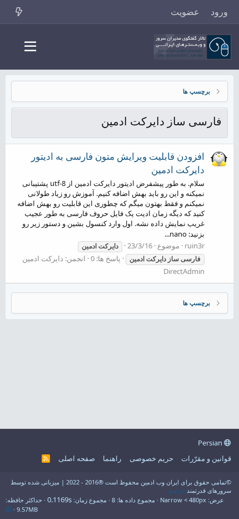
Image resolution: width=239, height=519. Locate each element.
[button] (30, 47)
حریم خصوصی (151, 458)
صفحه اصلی (76, 458)
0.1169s (59, 499)
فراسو (177, 490)
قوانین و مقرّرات (206, 458)
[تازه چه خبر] (19, 11)
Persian (211, 443)
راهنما (112, 458)
